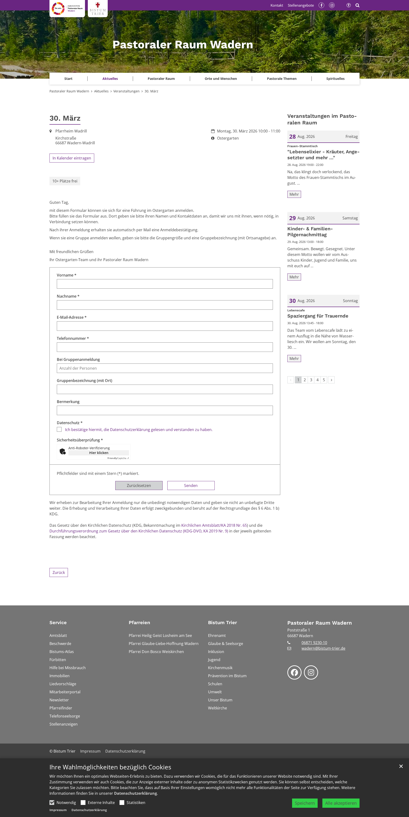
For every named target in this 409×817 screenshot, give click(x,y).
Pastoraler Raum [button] (161, 78)
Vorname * (66, 275)
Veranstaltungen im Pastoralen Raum (322, 119)
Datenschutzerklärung (135, 793)
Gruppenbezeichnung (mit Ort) (84, 380)
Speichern (305, 803)
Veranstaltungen (126, 91)
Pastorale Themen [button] (282, 78)
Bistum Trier (222, 622)
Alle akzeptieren (341, 803)
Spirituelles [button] (335, 78)
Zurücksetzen (139, 485)
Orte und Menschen (221, 78)
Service (58, 622)
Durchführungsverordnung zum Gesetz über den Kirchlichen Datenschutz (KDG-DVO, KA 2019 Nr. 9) (138, 531)
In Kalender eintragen (72, 158)
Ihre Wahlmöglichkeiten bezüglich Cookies (110, 767)
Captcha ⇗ (118, 458)
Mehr (294, 194)
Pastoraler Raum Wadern (69, 91)
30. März (151, 91)
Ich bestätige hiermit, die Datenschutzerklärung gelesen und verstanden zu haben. (139, 429)
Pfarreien (139, 622)
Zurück (59, 572)
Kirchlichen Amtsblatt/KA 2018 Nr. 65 (214, 525)
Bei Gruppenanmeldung (78, 359)
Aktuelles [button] (110, 78)
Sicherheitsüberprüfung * (80, 440)
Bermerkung (68, 401)
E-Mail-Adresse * (72, 317)
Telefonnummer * (73, 338)
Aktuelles (101, 91)
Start (68, 78)
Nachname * (68, 296)
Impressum (58, 810)
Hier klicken (98, 452)
